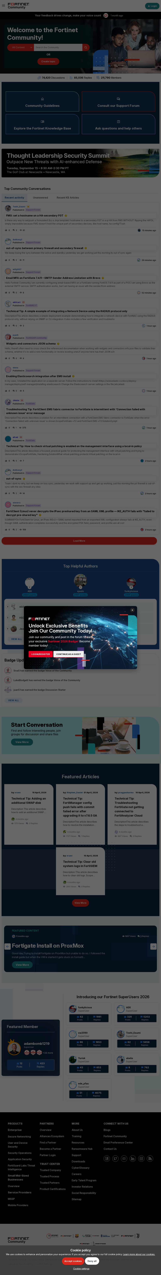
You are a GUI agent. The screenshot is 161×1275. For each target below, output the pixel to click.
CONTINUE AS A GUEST (68, 654)
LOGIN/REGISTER (40, 654)
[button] (80, 1268)
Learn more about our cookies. (139, 1254)
